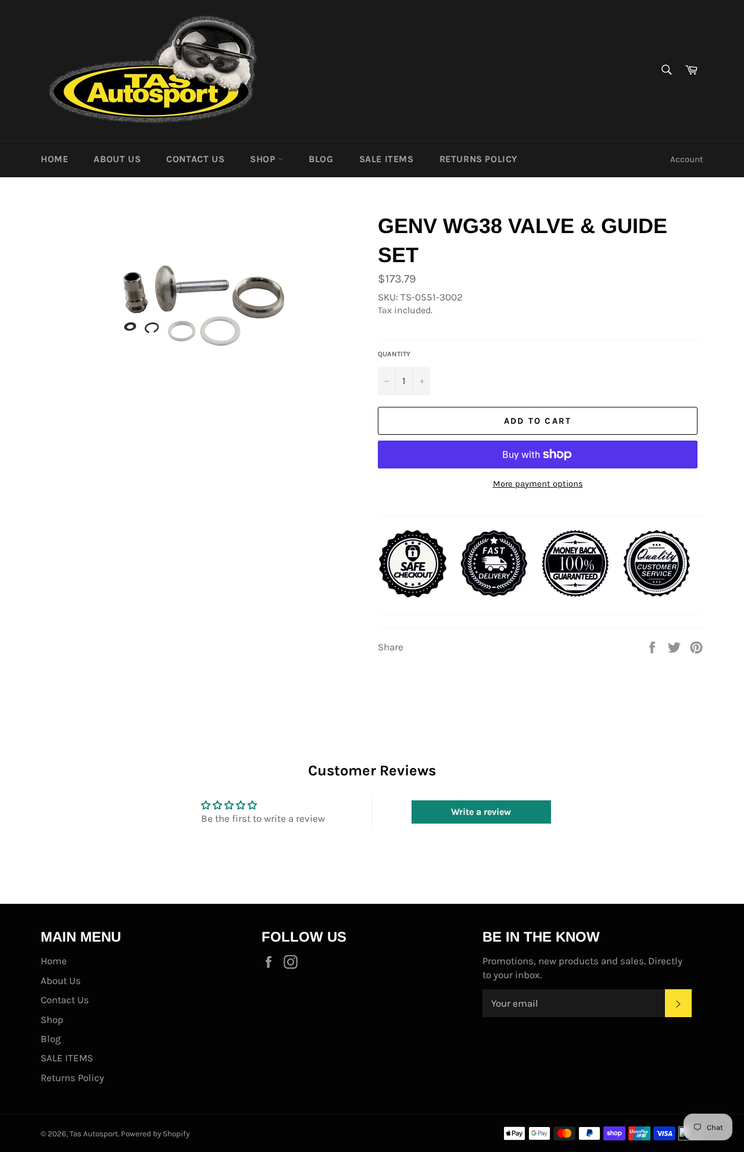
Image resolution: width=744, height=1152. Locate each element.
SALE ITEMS (386, 158)
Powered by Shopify (155, 1133)
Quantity (394, 354)
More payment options (538, 483)
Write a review (481, 811)
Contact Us (195, 158)
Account (686, 159)
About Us (117, 158)
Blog (321, 158)
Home (54, 158)
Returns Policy (478, 158)
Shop (264, 158)
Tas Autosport (94, 1133)
